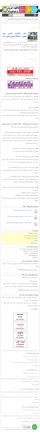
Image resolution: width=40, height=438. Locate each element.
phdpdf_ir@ (21, 290)
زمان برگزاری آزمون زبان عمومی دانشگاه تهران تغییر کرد (14, 35)
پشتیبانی (36, 240)
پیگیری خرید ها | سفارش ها (31, 238)
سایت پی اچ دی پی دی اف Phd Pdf (29, 19)
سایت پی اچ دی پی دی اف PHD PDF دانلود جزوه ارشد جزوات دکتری (18, 429)
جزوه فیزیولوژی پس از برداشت (31, 253)
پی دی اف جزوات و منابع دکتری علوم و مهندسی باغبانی (20, 216)
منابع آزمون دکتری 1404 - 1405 (30, 206)
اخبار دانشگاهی (34, 243)
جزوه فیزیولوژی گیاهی (33, 255)
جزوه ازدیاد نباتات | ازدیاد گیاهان (30, 251)
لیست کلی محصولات (33, 233)
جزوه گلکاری (35, 257)
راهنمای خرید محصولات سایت (31, 236)
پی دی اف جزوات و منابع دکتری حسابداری (23, 210)
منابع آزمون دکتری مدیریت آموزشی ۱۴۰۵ (29, 249)
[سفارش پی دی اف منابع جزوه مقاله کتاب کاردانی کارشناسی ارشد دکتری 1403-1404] (20, 76)
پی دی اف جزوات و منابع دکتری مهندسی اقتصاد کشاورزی (19, 222)
